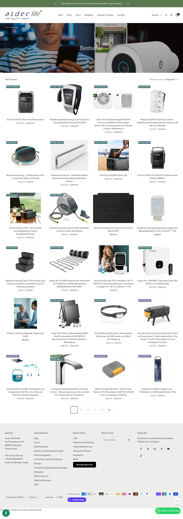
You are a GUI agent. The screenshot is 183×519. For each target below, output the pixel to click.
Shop (69, 15)
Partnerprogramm (42, 455)
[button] (6, 513)
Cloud (36, 442)
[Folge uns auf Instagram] (154, 448)
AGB (36, 484)
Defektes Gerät (41, 446)
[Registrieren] (128, 440)
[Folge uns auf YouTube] (168, 448)
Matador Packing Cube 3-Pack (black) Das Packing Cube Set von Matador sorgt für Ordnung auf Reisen (25, 283)
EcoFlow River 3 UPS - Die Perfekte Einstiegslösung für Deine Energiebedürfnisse (25, 231)
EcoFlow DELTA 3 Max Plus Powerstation (25, 119)
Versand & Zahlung (82, 451)
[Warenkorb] (177, 15)
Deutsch (155, 15)
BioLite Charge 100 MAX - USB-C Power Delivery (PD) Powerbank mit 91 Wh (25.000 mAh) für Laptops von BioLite (113, 392)
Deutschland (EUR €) (15, 497)
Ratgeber (89, 15)
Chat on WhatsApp (170, 510)
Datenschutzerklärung (83, 442)
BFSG (75, 459)
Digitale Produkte (105, 15)
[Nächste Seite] (108, 409)
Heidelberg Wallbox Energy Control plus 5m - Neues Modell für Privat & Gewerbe (69, 121)
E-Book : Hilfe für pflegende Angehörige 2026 (25, 334)
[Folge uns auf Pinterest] (161, 448)
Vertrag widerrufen (84, 464)
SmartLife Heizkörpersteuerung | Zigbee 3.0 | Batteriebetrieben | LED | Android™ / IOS (157, 229)
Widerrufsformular (42, 480)
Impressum (78, 455)
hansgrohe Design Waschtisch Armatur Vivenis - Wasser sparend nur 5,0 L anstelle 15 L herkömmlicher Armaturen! (69, 392)
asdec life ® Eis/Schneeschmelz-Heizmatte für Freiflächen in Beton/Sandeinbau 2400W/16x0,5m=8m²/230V (69, 283)
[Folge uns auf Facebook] (141, 448)
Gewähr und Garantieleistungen (48, 451)
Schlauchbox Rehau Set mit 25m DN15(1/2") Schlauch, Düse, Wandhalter (70, 229)
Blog (36, 438)
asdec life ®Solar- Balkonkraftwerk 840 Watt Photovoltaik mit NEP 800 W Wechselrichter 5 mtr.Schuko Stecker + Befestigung (69, 337)
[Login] (171, 15)
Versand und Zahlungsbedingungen (50, 467)
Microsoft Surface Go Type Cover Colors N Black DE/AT (113, 229)
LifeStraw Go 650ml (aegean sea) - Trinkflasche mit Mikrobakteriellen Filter (157, 390)
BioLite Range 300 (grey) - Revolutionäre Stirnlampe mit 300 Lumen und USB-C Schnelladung (113, 336)
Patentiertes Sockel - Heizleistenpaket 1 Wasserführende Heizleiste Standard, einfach (69, 178)
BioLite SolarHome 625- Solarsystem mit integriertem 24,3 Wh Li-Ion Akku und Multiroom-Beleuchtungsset (25, 392)
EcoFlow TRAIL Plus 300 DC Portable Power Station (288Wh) (157, 176)
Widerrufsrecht (41, 476)
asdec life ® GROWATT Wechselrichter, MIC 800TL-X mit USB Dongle (157, 282)
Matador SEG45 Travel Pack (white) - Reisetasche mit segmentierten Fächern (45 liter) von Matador (157, 122)
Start (60, 15)
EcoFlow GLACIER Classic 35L (113, 175)
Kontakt (121, 15)
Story (78, 15)
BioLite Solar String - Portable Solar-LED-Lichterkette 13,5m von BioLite (25, 176)
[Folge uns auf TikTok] (141, 455)
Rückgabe (38, 472)
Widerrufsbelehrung (82, 446)
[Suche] (166, 15)
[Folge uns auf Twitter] (147, 448)
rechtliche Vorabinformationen (48, 459)
